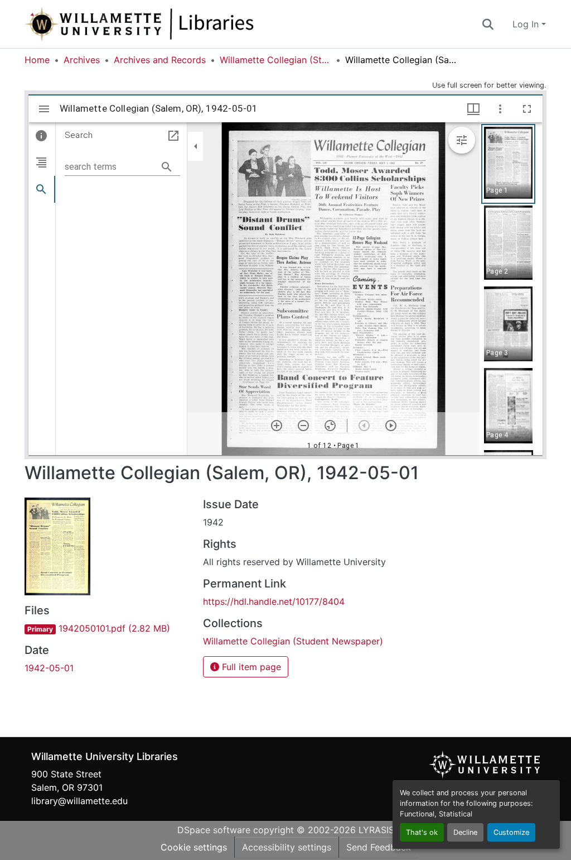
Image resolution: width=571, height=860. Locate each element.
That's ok (422, 832)
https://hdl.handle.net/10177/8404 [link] (274, 601)
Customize (511, 832)
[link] (107, 628)
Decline (465, 832)
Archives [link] (82, 59)
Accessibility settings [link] (286, 847)
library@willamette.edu (79, 800)
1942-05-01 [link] (49, 667)
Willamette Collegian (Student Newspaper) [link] (275, 59)
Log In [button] (526, 24)
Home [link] (37, 59)
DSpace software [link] (213, 829)
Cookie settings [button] (194, 847)
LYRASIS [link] (376, 829)
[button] (176, 24)
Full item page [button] (250, 666)
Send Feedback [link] (378, 847)
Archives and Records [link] (160, 59)
